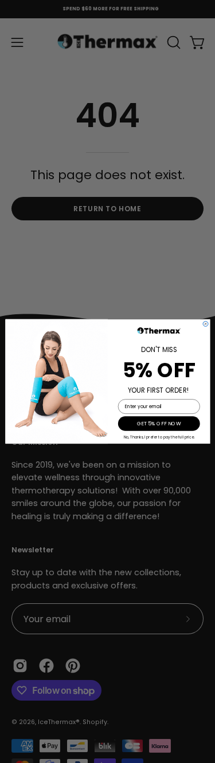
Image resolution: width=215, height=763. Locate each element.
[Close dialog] (205, 323)
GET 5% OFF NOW (159, 424)
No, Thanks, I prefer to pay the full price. (158, 437)
